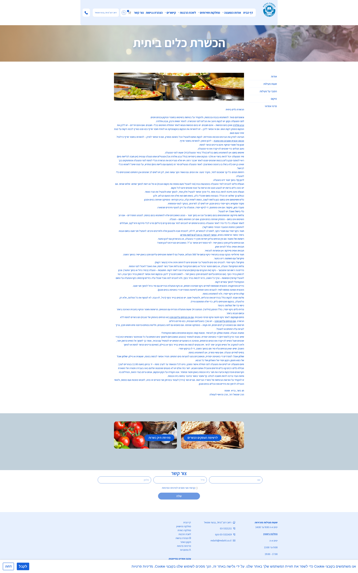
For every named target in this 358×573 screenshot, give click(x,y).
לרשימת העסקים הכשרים (203, 438)
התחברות (184, 549)
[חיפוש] (124, 12)
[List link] (177, 559)
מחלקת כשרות (184, 530)
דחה (8, 566)
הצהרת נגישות (182, 538)
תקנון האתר (185, 542)
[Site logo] (269, 9)
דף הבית (187, 522)
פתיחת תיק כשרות (159, 438)
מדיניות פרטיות (184, 546)
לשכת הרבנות (184, 534)
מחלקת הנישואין (183, 526)
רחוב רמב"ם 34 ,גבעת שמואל (106, 12)
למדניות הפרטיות (170, 487)
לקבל (23, 566)
